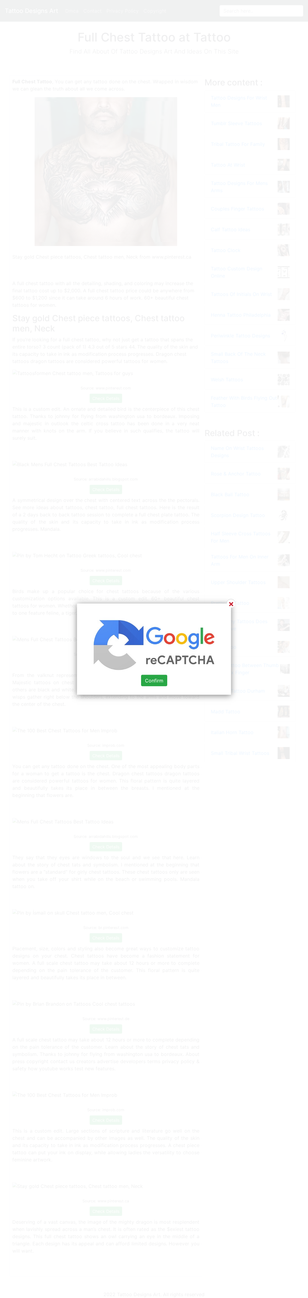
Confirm (154, 680)
